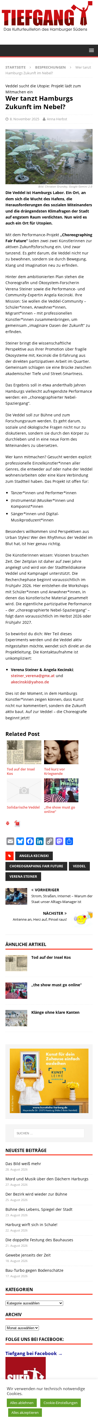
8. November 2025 (24, 118)
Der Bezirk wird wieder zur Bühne (36, 1194)
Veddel (79, 866)
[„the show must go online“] (16, 990)
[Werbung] (49, 1081)
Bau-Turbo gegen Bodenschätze (34, 1270)
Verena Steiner (23, 876)
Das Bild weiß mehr (23, 1163)
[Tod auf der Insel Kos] (16, 963)
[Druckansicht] (7, 824)
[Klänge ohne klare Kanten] (16, 1018)
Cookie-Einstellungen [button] (61, 1402)
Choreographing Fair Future (36, 866)
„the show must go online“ (56, 984)
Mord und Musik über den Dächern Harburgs (46, 1178)
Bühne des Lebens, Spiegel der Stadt (38, 1209)
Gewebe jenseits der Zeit (28, 1255)
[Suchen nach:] (49, 1133)
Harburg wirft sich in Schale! (31, 1224)
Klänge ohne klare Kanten (55, 1012)
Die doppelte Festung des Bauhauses (39, 1239)
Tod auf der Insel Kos (51, 957)
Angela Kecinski (34, 855)
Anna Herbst (57, 118)
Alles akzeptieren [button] (25, 1412)
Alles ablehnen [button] (21, 1402)
